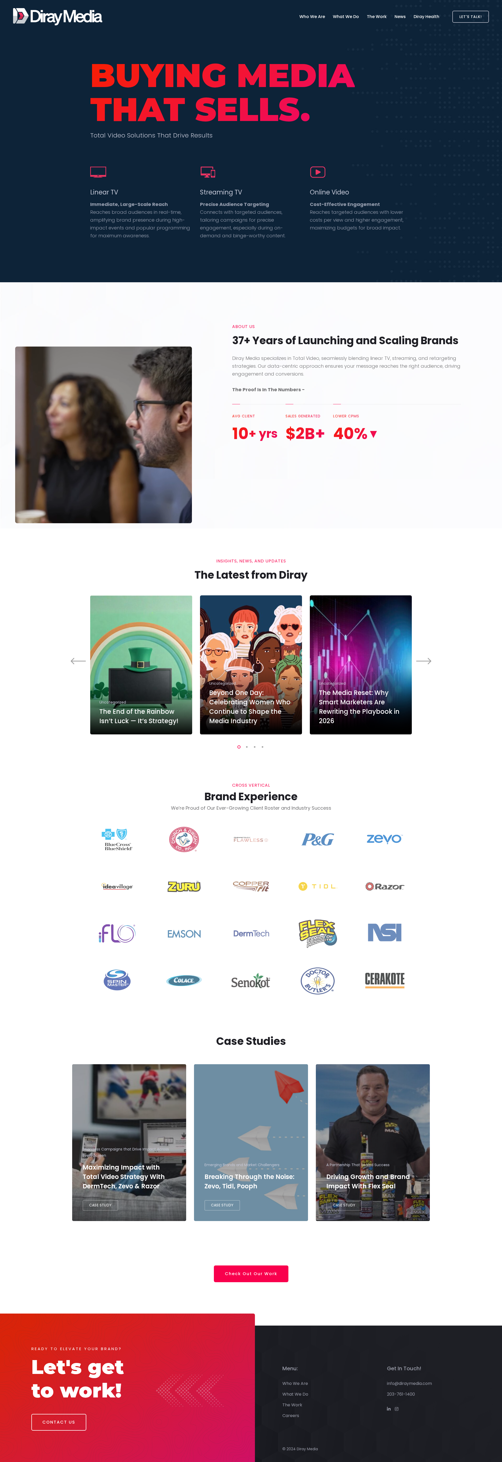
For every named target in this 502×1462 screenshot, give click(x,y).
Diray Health (426, 17)
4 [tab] (261, 746)
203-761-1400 (401, 1394)
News (400, 17)
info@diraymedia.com (409, 1383)
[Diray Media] (57, 16)
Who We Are (312, 17)
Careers (290, 1416)
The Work (377, 17)
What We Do (346, 17)
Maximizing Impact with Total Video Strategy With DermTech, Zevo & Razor (124, 1176)
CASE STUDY (100, 1205)
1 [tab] (238, 746)
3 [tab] (253, 746)
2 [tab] (245, 746)
